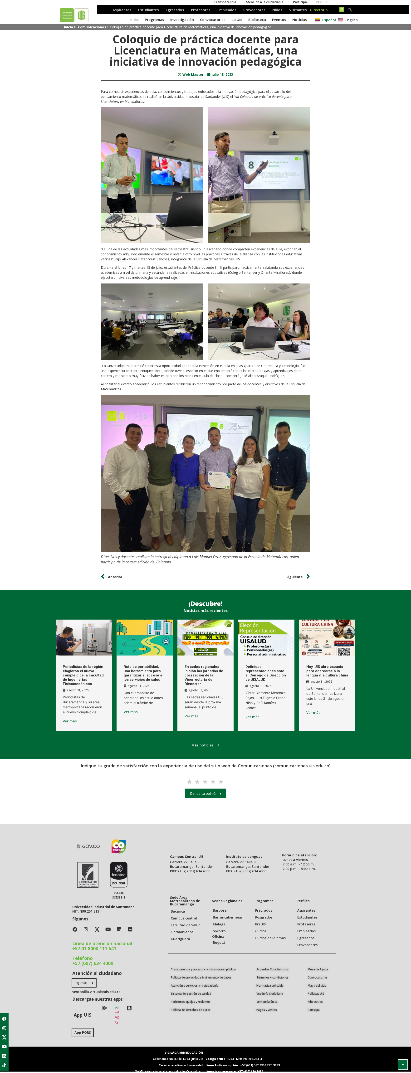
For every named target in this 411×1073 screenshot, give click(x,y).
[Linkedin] (4, 1056)
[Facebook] (4, 1018)
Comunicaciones (92, 27)
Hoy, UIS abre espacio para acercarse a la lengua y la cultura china (327, 671)
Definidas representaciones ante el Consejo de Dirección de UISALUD (265, 673)
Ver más (70, 721)
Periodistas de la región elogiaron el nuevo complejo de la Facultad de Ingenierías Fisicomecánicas (83, 675)
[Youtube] (4, 1046)
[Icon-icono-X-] (4, 1037)
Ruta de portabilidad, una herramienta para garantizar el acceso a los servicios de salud (143, 673)
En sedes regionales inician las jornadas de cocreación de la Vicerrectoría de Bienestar (204, 675)
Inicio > (70, 27)
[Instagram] (4, 1028)
